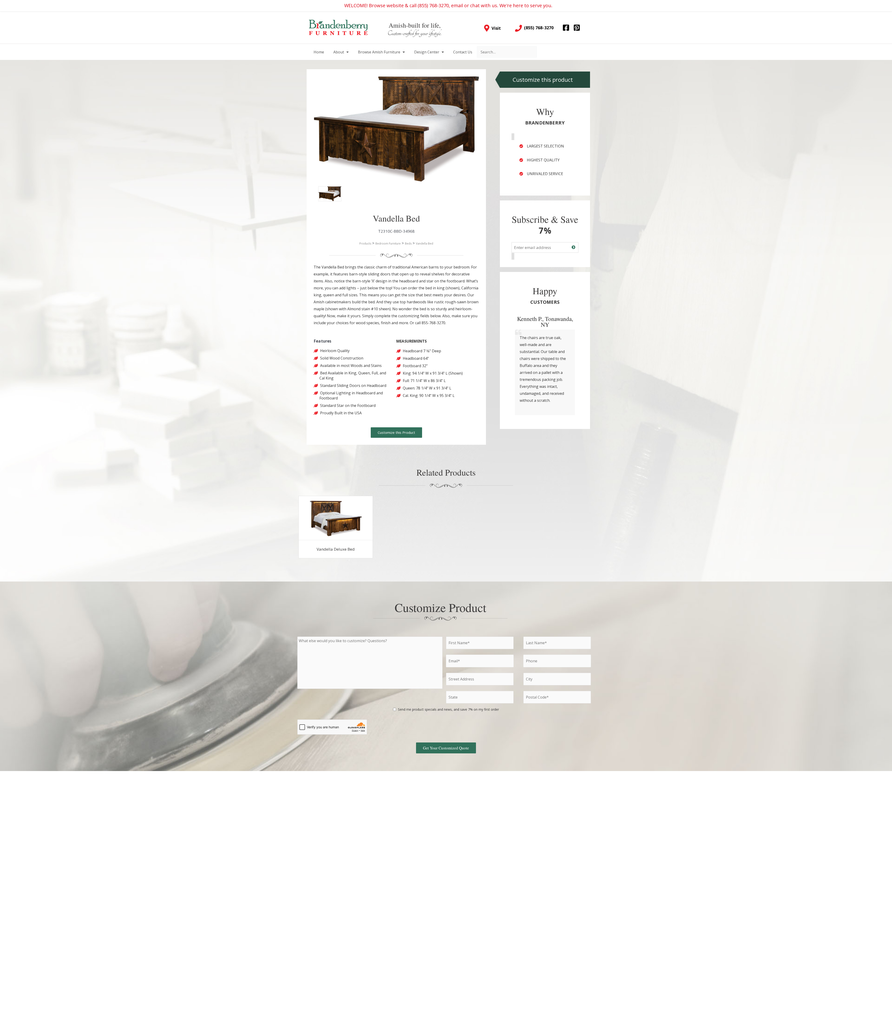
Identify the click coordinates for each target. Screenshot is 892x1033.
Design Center (426, 52)
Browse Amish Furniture (379, 52)
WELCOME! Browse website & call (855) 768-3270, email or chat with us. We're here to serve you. (448, 5)
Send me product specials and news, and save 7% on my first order (448, 709)
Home (319, 52)
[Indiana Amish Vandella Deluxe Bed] (336, 518)
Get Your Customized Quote (446, 748)
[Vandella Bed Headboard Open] (325, 193)
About (338, 52)
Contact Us (462, 52)
